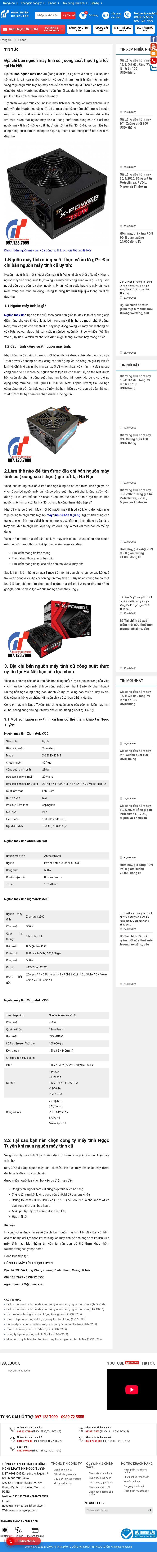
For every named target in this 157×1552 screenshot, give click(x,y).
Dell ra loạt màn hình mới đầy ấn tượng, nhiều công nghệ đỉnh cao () (55, 1309)
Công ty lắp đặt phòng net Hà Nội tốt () (37, 1334)
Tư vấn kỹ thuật (132, 1481)
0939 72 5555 (72, 1417)
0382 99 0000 (24, 1450)
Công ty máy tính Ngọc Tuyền (31, 1155)
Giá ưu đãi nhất (101, 29)
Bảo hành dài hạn (145, 29)
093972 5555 (92, 1431)
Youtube (116, 1363)
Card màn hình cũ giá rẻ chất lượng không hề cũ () (44, 1314)
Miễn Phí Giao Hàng (122, 29)
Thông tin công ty (31, 3)
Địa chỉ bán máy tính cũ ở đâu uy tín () (37, 1329)
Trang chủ (9, 3)
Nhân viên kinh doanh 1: (30, 1427)
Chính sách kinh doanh (101, 1473)
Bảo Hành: (22, 1446)
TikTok (148, 1363)
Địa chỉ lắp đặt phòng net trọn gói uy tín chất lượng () (46, 1319)
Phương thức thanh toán (136, 1477)
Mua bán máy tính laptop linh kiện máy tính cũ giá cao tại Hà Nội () (54, 1339)
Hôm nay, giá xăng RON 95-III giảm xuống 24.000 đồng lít (136, 237)
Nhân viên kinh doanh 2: (98, 1427)
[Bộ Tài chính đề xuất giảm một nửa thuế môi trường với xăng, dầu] (135, 332)
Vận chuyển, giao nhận (101, 1482)
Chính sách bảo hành (100, 1478)
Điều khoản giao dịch (65, 1474)
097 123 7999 (46, 1417)
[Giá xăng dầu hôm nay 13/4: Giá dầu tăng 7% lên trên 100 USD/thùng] (135, 91)
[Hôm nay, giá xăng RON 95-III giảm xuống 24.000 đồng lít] (135, 260)
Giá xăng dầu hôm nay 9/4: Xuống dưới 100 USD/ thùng (135, 123)
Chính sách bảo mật (99, 1487)
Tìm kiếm (71, 15)
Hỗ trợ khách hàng (137, 1463)
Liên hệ (95, 3)
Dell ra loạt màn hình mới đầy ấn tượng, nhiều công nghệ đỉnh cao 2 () (56, 1304)
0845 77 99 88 (24, 1441)
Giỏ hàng (91, 14)
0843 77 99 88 (93, 1441)
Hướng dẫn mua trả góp (136, 1491)
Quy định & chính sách (51, 29)
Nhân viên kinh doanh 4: (98, 1437)
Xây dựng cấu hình (73, 3)
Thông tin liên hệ (62, 1483)
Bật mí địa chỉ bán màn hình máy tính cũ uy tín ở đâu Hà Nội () (52, 1324)
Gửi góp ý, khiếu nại (134, 1486)
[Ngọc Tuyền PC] (14, 18)
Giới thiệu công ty (63, 1469)
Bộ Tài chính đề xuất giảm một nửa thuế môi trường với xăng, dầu (136, 309)
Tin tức (52, 3)
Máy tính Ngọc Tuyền (19, 1370)
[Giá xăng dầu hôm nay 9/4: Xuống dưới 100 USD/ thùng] (135, 146)
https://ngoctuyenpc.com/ (25, 1249)
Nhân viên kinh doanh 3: (30, 1437)
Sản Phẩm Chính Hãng (79, 29)
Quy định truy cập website (67, 1479)
